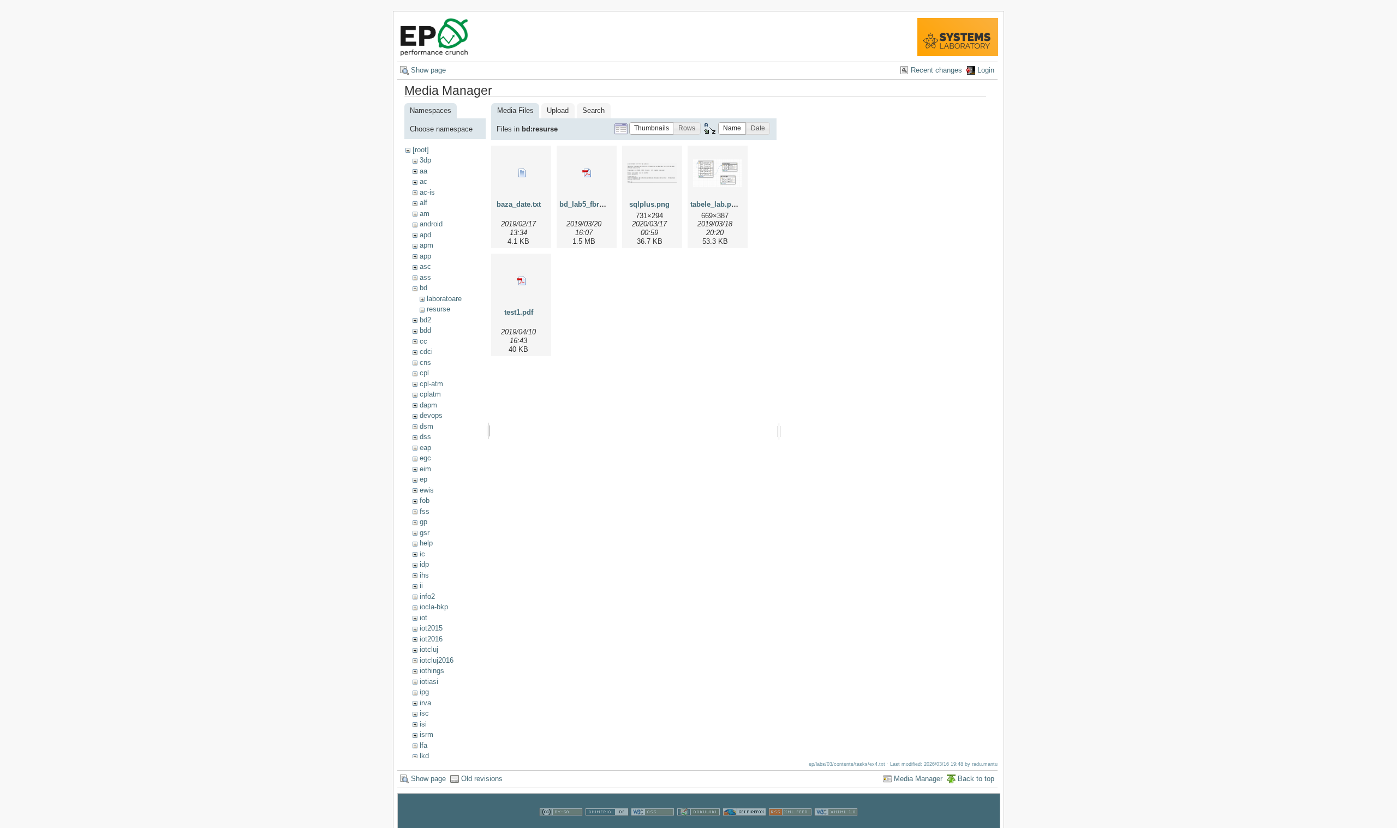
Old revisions (482, 779)
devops (431, 415)
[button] (651, 128)
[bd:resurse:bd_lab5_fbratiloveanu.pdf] (586, 172)
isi (423, 724)
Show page (428, 70)
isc (424, 713)
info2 (427, 596)
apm (426, 245)
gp (423, 522)
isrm (426, 734)
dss (425, 437)
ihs (424, 575)
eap (425, 447)
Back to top (976, 779)
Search (593, 110)
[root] (421, 150)
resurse (438, 309)
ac (423, 181)
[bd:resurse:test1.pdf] (521, 280)
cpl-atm (431, 384)
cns (425, 362)
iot (423, 618)
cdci (426, 351)
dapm (428, 405)
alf (423, 203)
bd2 (425, 320)
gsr (424, 533)
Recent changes (936, 70)
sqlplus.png (649, 204)
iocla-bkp (434, 607)
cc (423, 341)
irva (425, 703)
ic (422, 554)
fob (424, 500)
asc (425, 266)
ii (421, 585)
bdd (425, 330)
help (426, 543)
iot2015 (431, 628)
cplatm (430, 394)
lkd (424, 756)
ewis (427, 490)
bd (423, 288)
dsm (426, 426)
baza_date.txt (519, 204)
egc (425, 458)
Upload (558, 110)
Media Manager (918, 779)
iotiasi (429, 681)
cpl (424, 373)
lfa (423, 745)
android (431, 224)
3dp (425, 160)
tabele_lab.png (715, 204)
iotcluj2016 (436, 660)
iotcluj (429, 649)
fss (424, 511)
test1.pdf (518, 312)
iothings (432, 671)
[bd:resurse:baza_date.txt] (521, 172)
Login (985, 70)
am (424, 213)
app (425, 256)
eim (425, 469)
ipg (424, 692)
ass (425, 277)
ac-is (427, 192)
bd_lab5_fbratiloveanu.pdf (603, 204)
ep (423, 479)
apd (425, 235)
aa (423, 171)
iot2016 (431, 639)
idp (424, 564)
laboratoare (444, 299)
